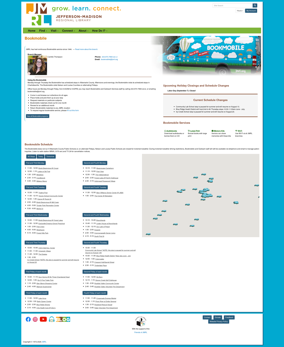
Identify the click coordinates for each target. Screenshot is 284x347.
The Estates (42, 254)
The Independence (102, 174)
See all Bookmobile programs (37, 116)
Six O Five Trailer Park (45, 280)
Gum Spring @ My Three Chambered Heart (54, 277)
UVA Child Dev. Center (46, 248)
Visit (54, 30)
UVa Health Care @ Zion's (45, 308)
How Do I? (99, 30)
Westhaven (40, 230)
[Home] (73, 14)
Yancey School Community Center (50, 196)
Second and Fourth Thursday (95, 242)
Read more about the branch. (86, 49)
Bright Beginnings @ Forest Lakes (50, 220)
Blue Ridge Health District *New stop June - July (113, 256)
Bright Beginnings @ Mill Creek (47, 202)
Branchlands (100, 220)
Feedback (229, 317)
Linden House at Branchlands (106, 223)
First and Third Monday (35, 163)
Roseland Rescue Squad (103, 304)
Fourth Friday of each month (95, 293)
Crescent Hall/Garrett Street (104, 262)
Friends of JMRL (140, 332)
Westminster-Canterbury (105, 168)
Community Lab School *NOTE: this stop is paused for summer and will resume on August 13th (110, 251)
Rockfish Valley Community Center (106, 283)
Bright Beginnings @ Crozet (48, 168)
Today (40, 156)
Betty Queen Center (44, 301)
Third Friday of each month (36, 293)
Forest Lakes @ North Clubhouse (106, 178)
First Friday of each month (36, 271)
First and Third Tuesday (35, 187)
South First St (99, 236)
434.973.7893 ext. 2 (109, 56)
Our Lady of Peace (103, 226)
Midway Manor (41, 181)
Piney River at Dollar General (105, 301)
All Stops (31, 156)
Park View (100, 171)
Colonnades (99, 259)
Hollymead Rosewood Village (104, 181)
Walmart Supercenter (44, 286)
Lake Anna (42, 298)
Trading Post (42, 192)
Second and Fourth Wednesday (96, 215)
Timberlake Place (100, 265)
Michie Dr (39, 208)
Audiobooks (172, 131)
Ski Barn (99, 277)
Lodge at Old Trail (43, 171)
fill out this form (73, 110)
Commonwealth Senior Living (104, 233)
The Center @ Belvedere (103, 196)
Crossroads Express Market (106, 298)
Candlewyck (40, 178)
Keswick (97, 230)
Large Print (195, 131)
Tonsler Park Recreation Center (47, 205)
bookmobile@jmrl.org (109, 59)
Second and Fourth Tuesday (95, 187)
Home (31, 30)
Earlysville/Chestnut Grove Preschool (51, 223)
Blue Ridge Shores (43, 304)
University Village (44, 251)
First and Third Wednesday (36, 215)
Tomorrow (50, 156)
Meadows (39, 174)
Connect (68, 30)
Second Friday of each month (95, 271)
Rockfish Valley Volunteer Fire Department (109, 286)
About (83, 30)
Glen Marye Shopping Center (46, 283)
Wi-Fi (240, 131)
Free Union (40, 226)
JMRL (44, 341)
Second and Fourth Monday (95, 163)
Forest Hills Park (42, 233)
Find (42, 30)
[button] (183, 189)
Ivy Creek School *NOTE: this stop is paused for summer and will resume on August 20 (53, 261)
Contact (207, 317)
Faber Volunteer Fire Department (106, 308)
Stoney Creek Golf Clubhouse (106, 280)
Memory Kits (219, 131)
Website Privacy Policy (219, 321)
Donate (218, 317)
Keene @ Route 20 (44, 199)
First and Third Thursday (35, 242)
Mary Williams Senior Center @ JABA (109, 192)
